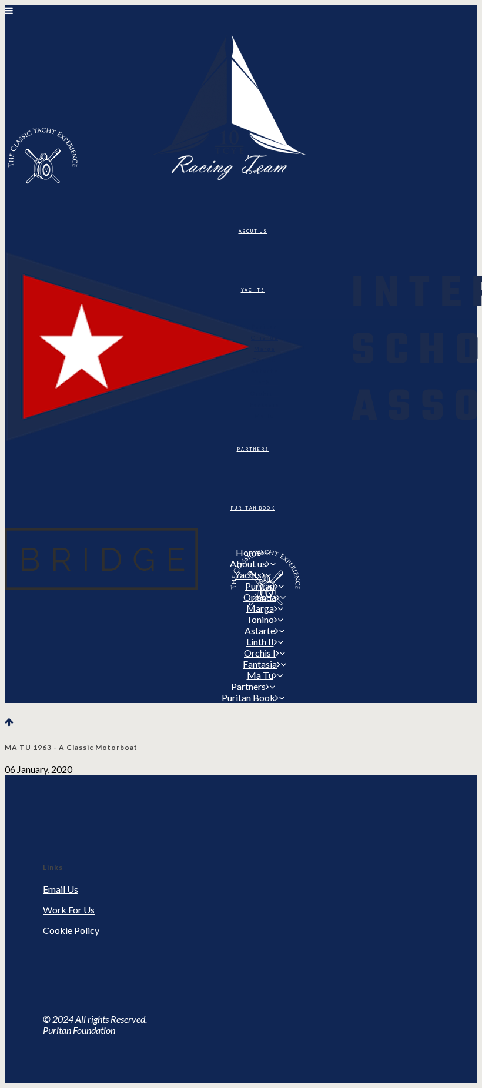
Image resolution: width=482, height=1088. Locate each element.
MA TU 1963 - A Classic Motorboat (71, 747)
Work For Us (69, 909)
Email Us (60, 889)
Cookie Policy (71, 930)
